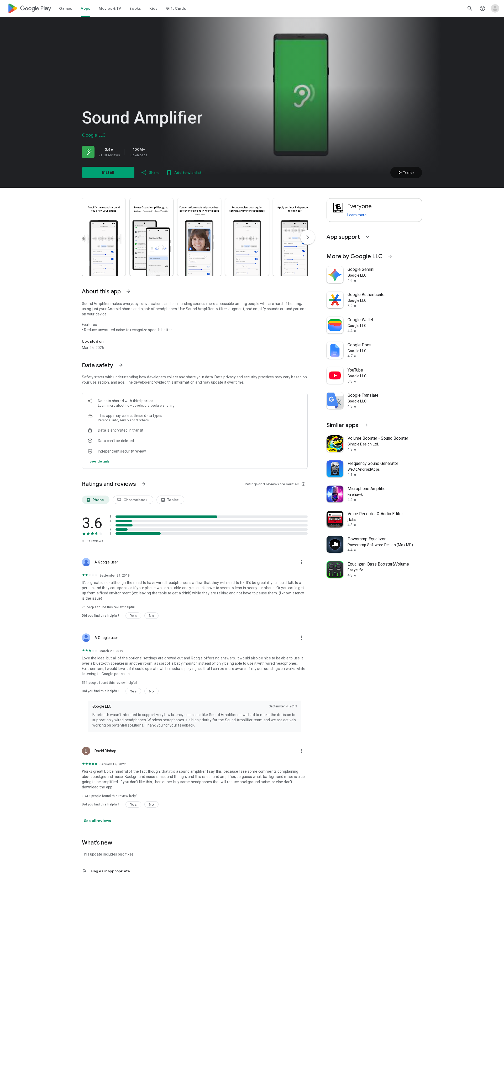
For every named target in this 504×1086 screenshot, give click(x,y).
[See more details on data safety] (99, 461)
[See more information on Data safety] (120, 365)
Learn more (106, 405)
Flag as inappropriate (106, 871)
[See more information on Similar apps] (366, 425)
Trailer (405, 172)
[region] (155, 152)
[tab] (65, 8)
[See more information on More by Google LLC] (390, 256)
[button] (103, 237)
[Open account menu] (495, 8)
